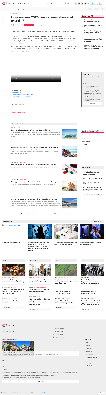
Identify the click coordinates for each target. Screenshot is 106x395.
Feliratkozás (92, 103)
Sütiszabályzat (44, 392)
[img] (8, 3)
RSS (87, 360)
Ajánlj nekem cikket (59, 213)
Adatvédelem (89, 354)
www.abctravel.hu (16, 92)
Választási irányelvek (91, 365)
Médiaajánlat (89, 351)
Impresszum (89, 348)
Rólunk (87, 342)
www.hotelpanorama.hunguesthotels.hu (22, 94)
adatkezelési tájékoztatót (94, 99)
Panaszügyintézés (90, 363)
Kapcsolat (88, 345)
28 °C (69, 3)
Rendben (102, 392)
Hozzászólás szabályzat (92, 357)
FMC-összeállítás (19, 25)
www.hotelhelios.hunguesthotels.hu (20, 96)
